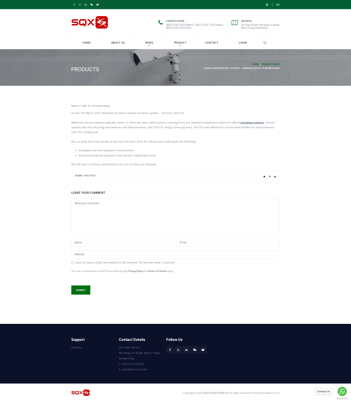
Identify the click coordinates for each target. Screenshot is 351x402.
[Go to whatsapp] (342, 391)
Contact (211, 42)
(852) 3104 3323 (133, 364)
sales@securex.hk (134, 369)
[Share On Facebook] (270, 176)
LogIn (243, 42)
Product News (271, 64)
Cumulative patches (251, 122)
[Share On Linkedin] (275, 176)
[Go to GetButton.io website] (342, 398)
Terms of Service (157, 271)
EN (277, 4)
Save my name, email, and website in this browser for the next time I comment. (125, 262)
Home (87, 42)
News (149, 42)
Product (180, 42)
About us (118, 42)
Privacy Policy (135, 271)
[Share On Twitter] (264, 176)
